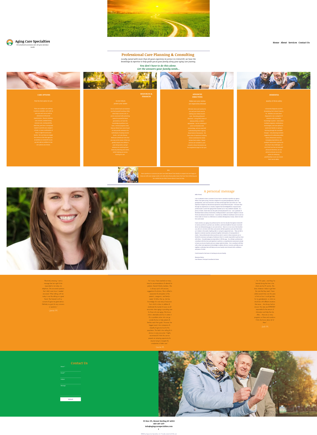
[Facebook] (158, 429)
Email (62, 372)
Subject (63, 379)
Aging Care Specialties (32, 41)
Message (63, 385)
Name (62, 366)
